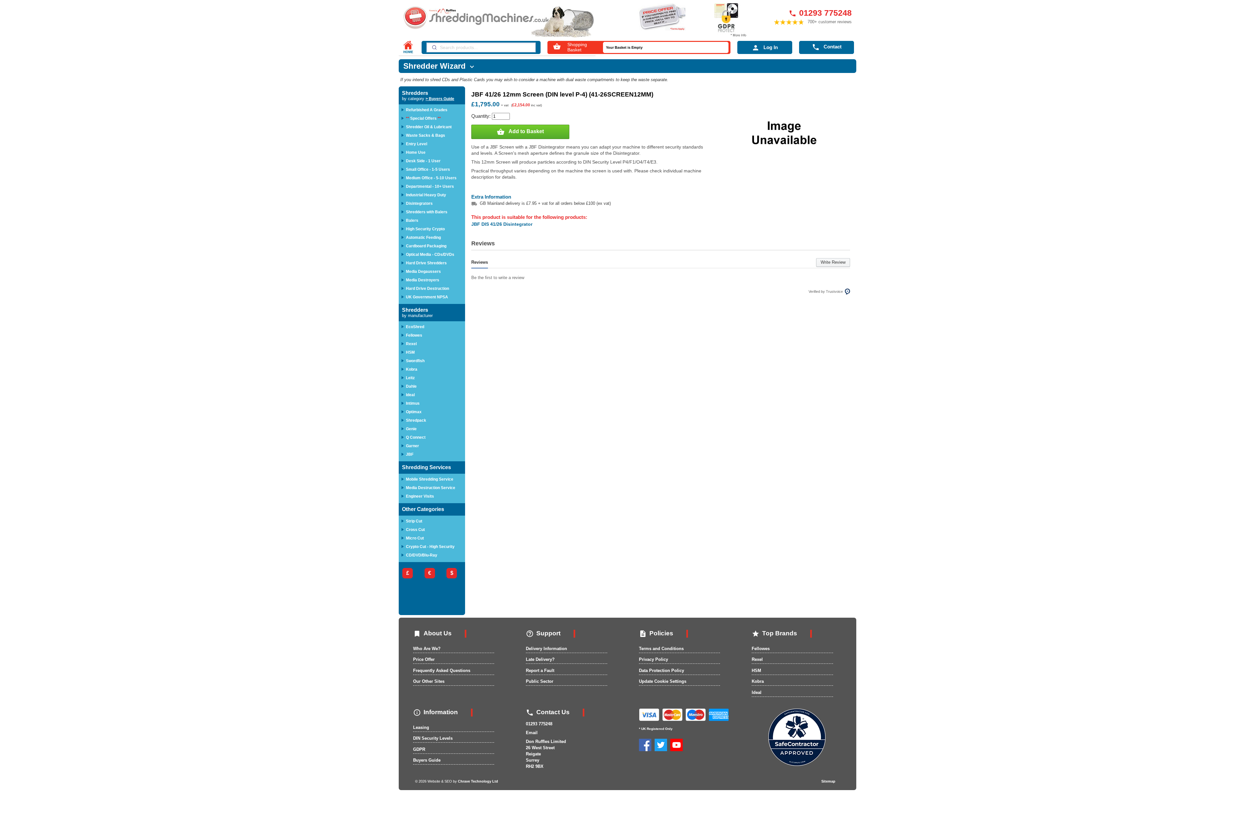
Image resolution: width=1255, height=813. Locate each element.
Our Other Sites (428, 681)
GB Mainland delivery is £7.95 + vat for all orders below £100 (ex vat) (545, 203)
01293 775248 (820, 12)
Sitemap (828, 781)
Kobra (758, 681)
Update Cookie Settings (662, 681)
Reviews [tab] (479, 262)
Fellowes (761, 648)
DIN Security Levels (433, 738)
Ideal (756, 692)
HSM (756, 670)
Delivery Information (546, 648)
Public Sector (539, 681)
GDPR (419, 749)
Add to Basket (520, 132)
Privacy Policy (653, 659)
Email (532, 732)
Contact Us (548, 712)
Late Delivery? (540, 659)
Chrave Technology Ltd (478, 781)
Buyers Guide (427, 760)
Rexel (757, 659)
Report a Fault (540, 670)
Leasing (421, 727)
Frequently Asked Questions (441, 670)
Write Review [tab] (833, 262)
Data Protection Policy (661, 670)
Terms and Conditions (661, 648)
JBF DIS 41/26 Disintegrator (501, 224)
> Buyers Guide (440, 99)
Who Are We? (427, 648)
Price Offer (424, 659)
